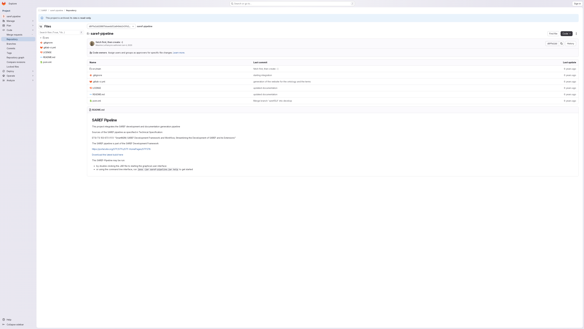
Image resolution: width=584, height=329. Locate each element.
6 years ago (570, 68)
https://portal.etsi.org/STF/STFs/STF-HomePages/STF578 (121, 149)
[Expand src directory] (41, 38)
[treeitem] (61, 37)
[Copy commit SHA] (561, 43)
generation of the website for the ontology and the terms (282, 81)
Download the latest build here (107, 154)
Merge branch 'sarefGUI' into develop (272, 100)
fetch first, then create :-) (109, 42)
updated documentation (265, 88)
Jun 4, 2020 (127, 45)
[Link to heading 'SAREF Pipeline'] (119, 120)
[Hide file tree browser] (40, 26)
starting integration (262, 75)
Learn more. (179, 52)
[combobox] (61, 32)
